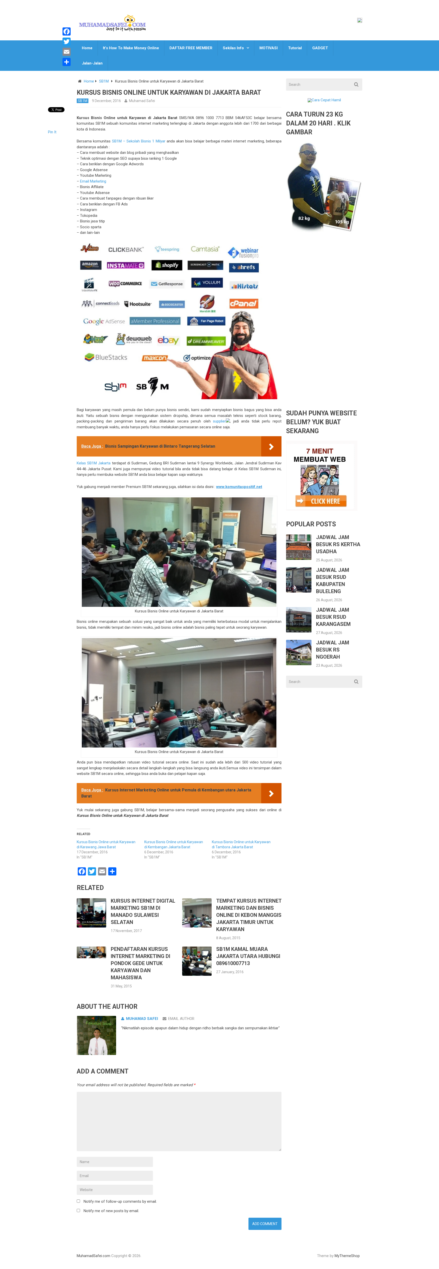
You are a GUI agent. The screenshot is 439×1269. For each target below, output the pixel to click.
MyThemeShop (347, 1256)
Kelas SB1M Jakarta (94, 463)
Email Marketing (93, 181)
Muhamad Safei (142, 101)
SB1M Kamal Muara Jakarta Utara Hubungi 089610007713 (248, 956)
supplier (218, 421)
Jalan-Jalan (92, 63)
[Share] (66, 62)
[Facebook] (66, 31)
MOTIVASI (268, 48)
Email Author (181, 1018)
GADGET (320, 48)
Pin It (52, 132)
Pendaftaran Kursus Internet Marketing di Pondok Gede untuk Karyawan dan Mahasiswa (140, 963)
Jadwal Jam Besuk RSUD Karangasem (333, 617)
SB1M (104, 81)
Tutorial (295, 48)
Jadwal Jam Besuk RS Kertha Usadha (338, 544)
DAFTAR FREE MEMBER (190, 48)
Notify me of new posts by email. (111, 1211)
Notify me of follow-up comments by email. (120, 1201)
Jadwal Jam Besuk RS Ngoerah (332, 650)
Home (87, 48)
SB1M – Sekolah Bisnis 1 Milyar (138, 141)
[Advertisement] (324, 325)
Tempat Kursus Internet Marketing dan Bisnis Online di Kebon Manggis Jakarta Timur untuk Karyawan (248, 915)
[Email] (66, 52)
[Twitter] (66, 42)
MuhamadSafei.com (93, 1256)
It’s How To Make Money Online (131, 48)
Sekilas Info (233, 48)
